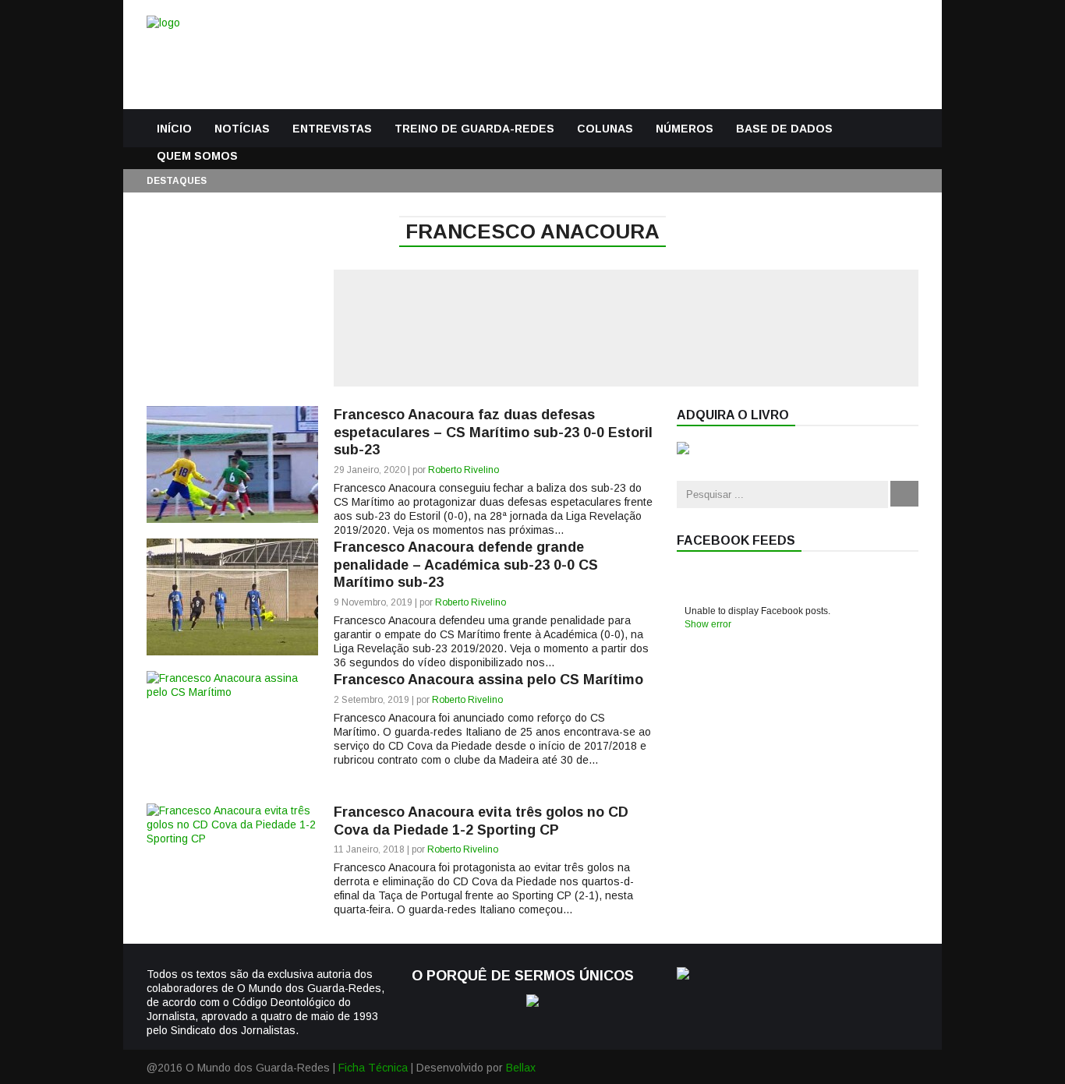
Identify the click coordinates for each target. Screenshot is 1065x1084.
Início (174, 128)
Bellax (521, 1067)
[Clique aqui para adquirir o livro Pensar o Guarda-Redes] (683, 450)
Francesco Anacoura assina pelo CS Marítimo (488, 679)
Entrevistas (332, 128)
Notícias (242, 128)
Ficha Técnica (373, 1067)
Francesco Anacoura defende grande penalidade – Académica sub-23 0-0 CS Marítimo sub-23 (466, 564)
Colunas (605, 128)
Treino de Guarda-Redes (474, 128)
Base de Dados (784, 128)
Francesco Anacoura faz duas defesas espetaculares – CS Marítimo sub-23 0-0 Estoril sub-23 (493, 432)
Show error (708, 624)
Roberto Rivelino (463, 469)
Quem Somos (197, 156)
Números (684, 128)
